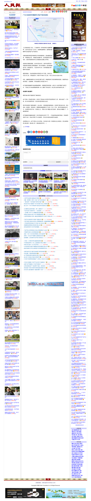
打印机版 (27, 126)
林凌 (76, 475)
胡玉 (73, 453)
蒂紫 (79, 457)
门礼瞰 (80, 465)
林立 (73, 473)
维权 (74, 8)
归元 (81, 446)
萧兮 (75, 434)
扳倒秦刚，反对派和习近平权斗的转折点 (38, 237)
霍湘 (78, 477)
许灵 (79, 473)
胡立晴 (81, 438)
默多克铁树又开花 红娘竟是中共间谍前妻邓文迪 (39, 248)
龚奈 (78, 436)
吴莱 (80, 470)
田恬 (73, 469)
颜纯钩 (78, 446)
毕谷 (73, 457)
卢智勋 (73, 456)
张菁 (73, 446)
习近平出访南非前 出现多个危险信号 (38, 219)
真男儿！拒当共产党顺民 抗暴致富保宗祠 (39, 235)
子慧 (81, 475)
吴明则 (76, 461)
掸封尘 (73, 449)
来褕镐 (79, 451)
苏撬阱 (75, 470)
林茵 (79, 449)
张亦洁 (79, 461)
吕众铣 (80, 454)
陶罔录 (73, 461)
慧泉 (79, 459)
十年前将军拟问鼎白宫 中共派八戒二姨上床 (39, 223)
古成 (75, 443)
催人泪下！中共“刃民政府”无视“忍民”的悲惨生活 (41, 205)
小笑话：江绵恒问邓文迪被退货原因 (38, 240)
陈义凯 (81, 456)
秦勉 (73, 443)
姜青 (75, 465)
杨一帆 (77, 434)
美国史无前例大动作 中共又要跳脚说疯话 (39, 214)
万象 (48, 8)
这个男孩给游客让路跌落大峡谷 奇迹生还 (39, 255)
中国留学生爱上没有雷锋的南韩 (37, 232)
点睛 (75, 459)
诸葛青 (73, 475)
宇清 (77, 459)
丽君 (78, 430)
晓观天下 (76, 457)
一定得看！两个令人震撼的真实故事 (38, 212)
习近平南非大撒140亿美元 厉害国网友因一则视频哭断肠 (43, 221)
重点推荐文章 (12, 17)
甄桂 (81, 457)
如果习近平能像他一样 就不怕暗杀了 (37, 264)
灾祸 (43, 8)
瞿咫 (75, 467)
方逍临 (73, 439)
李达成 (78, 464)
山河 (73, 448)
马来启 (77, 443)
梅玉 (80, 477)
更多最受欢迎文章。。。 (81, 425)
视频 (79, 8)
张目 (78, 470)
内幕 (17, 8)
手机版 (82, 1)
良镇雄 (76, 456)
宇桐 (76, 454)
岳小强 (80, 436)
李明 (75, 433)
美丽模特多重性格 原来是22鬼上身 (37, 225)
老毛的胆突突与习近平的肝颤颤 (36, 227)
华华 (77, 469)
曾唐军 (82, 451)
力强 (77, 433)
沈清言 (79, 431)
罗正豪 (75, 445)
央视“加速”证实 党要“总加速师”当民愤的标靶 (39, 251)
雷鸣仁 (75, 446)
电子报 (86, 1)
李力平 (81, 462)
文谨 (77, 431)
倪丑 (77, 473)
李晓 (80, 472)
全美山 (81, 445)
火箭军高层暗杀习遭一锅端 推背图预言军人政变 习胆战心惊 (43, 216)
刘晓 (73, 431)
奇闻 (38, 8)
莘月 (78, 454)
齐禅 (75, 472)
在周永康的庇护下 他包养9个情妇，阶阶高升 (39, 266)
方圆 (81, 449)
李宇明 (80, 453)
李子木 (76, 439)
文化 (58, 8)
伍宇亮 (79, 433)
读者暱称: (25, 162)
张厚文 (80, 434)
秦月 (79, 448)
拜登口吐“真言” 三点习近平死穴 (36, 244)
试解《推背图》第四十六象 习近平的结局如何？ (41, 200)
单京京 (78, 475)
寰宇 (69, 8)
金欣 (73, 430)
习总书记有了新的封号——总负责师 (37, 210)
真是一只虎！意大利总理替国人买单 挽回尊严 (40, 233)
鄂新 (73, 467)
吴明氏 (76, 449)
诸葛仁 (77, 472)
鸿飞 (82, 461)
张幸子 (78, 445)
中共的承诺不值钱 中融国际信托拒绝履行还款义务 (41, 246)
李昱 (73, 434)
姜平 (76, 464)
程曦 (73, 433)
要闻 (11, 8)
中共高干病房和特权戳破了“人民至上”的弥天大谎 (41, 259)
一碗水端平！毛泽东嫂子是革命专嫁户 (38, 201)
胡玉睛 (78, 438)
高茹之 (78, 462)
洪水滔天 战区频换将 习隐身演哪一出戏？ (38, 269)
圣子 (77, 448)
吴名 (73, 436)
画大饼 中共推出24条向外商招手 (37, 257)
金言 (79, 456)
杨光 (73, 445)
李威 (79, 467)
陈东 (73, 470)
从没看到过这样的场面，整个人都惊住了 (38, 208)
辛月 (78, 453)
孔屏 (80, 430)
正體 (79, 1)
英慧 (73, 459)
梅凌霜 (75, 430)
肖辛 (79, 439)
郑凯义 (75, 436)
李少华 (73, 477)
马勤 (73, 472)
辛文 (75, 431)
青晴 (81, 464)
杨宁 (75, 448)
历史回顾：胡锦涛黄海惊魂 (36, 253)
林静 (73, 438)
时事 (22, 8)
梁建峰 (75, 438)
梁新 (75, 473)
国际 (32, 8)
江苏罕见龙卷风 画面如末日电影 (37, 198)
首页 (6, 8)
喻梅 (79, 469)
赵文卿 (73, 464)
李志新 (73, 454)
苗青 (73, 462)
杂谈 (85, 8)
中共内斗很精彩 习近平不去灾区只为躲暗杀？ (40, 262)
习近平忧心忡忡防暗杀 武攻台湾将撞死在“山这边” (41, 230)
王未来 (76, 451)
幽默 (27, 8)
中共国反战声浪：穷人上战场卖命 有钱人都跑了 (39, 242)
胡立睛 (73, 451)
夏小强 (75, 462)
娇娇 (76, 477)
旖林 (75, 469)
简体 (77, 1)
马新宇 (80, 443)
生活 (53, 8)
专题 (64, 8)
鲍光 (73, 465)
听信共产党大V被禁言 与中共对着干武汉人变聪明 (40, 203)
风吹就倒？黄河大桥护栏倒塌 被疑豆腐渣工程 (40, 267)
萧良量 (77, 465)
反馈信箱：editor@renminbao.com (45, 482)
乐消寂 (75, 453)
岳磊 (77, 467)
